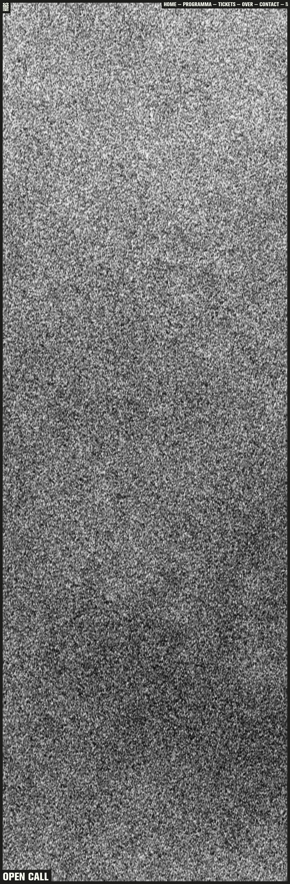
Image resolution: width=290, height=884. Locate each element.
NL (287, 3)
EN (287, 5)
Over (247, 4)
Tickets (226, 4)
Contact (269, 4)
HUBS (7, 7)
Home (170, 4)
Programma (197, 4)
